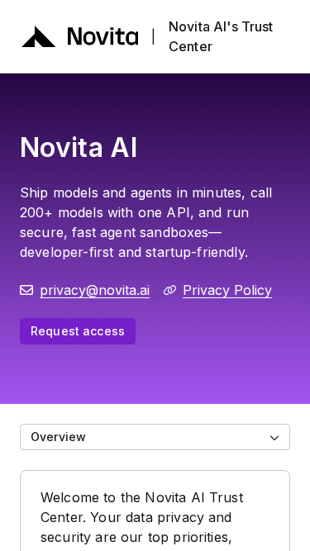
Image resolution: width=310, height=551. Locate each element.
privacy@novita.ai (95, 290)
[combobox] (155, 437)
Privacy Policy (227, 290)
